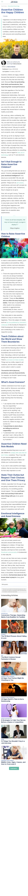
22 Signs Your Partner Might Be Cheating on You (12, 679)
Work (2, 739)
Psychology (4, 6)
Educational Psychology (13, 6)
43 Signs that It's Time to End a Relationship (12, 700)
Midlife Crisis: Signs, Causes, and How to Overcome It (13, 763)
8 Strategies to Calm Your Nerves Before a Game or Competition (13, 721)
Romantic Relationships (7, 676)
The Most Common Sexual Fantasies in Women (10, 658)
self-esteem (20, 182)
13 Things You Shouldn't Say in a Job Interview (13, 742)
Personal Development (7, 760)
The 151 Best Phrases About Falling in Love (14, 637)
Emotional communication (9, 552)
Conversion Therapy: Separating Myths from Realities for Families (13, 616)
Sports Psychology (6, 718)
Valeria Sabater (17, 63)
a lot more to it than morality (14, 360)
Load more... (14, 768)
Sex (2, 655)
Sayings (3, 634)
